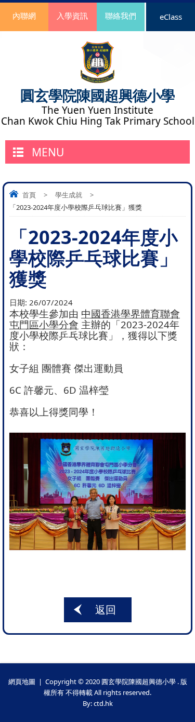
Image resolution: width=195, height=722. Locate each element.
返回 (105, 610)
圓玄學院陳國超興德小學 (97, 95)
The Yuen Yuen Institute (97, 110)
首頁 (29, 194)
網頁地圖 (21, 681)
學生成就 (68, 194)
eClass (171, 16)
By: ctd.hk (98, 703)
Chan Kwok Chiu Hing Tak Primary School (97, 121)
